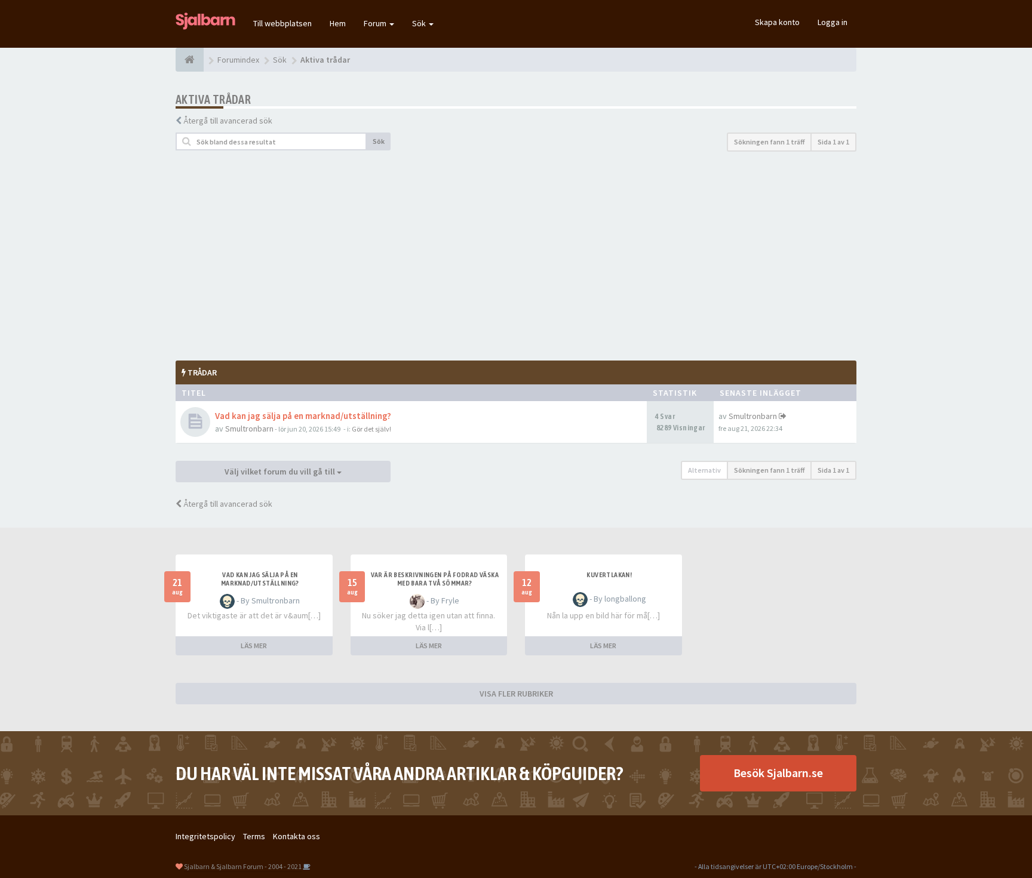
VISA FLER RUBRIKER (516, 693)
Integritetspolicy (205, 836)
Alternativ (704, 470)
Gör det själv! (371, 428)
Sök (420, 23)
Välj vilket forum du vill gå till (281, 471)
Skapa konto (777, 22)
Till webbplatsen (282, 23)
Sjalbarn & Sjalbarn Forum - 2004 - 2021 (243, 866)
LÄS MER (254, 645)
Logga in (832, 22)
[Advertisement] (516, 256)
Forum (376, 23)
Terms (254, 836)
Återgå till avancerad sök (227, 120)
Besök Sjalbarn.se (778, 772)
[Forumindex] (190, 60)
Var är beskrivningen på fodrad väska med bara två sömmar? (435, 579)
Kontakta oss (296, 836)
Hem (338, 23)
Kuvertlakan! (609, 575)
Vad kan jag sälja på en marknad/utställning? (303, 415)
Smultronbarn (249, 428)
